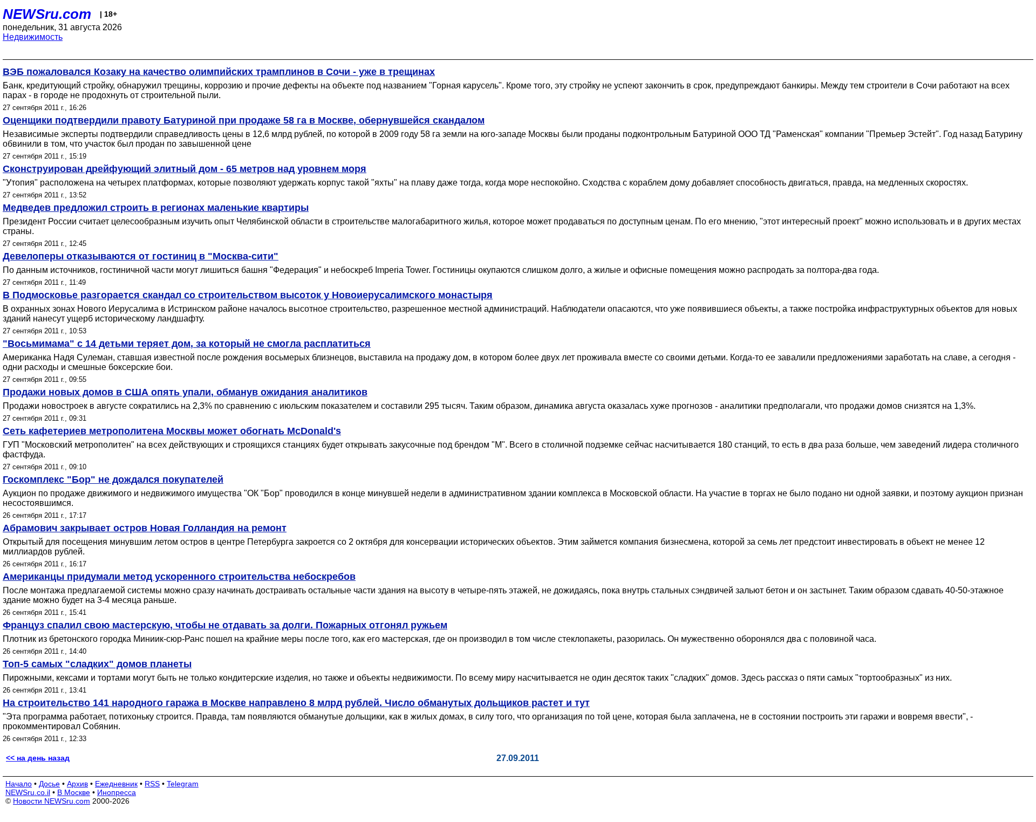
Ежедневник (116, 783)
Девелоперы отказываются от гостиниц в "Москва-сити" (140, 256)
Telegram (183, 783)
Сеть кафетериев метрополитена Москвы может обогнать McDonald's (172, 431)
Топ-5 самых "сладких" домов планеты (97, 664)
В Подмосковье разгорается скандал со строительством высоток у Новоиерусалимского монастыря (248, 295)
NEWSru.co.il (27, 792)
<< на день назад (38, 758)
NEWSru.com (47, 14)
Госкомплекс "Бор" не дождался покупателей (113, 479)
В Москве (73, 792)
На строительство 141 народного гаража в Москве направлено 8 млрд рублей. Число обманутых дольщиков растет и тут (296, 702)
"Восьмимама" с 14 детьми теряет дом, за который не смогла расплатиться (187, 343)
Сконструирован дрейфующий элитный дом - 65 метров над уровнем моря (184, 168)
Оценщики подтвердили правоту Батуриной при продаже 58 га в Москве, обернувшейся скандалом (244, 120)
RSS (152, 783)
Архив (77, 783)
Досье (49, 783)
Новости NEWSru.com (51, 801)
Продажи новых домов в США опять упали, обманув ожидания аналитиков (185, 392)
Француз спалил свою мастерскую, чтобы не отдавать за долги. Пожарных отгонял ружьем (225, 625)
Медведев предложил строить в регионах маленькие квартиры (156, 207)
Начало (18, 783)
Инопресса (116, 792)
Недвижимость (33, 37)
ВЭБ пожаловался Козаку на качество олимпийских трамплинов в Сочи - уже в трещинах (219, 71)
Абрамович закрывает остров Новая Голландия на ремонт (145, 528)
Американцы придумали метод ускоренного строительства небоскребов (179, 576)
